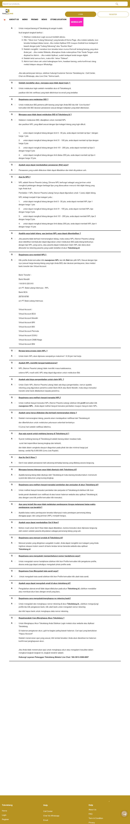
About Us (14, 20)
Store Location (58, 20)
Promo (34, 20)
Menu (25, 20)
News (44, 20)
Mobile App (76, 22)
